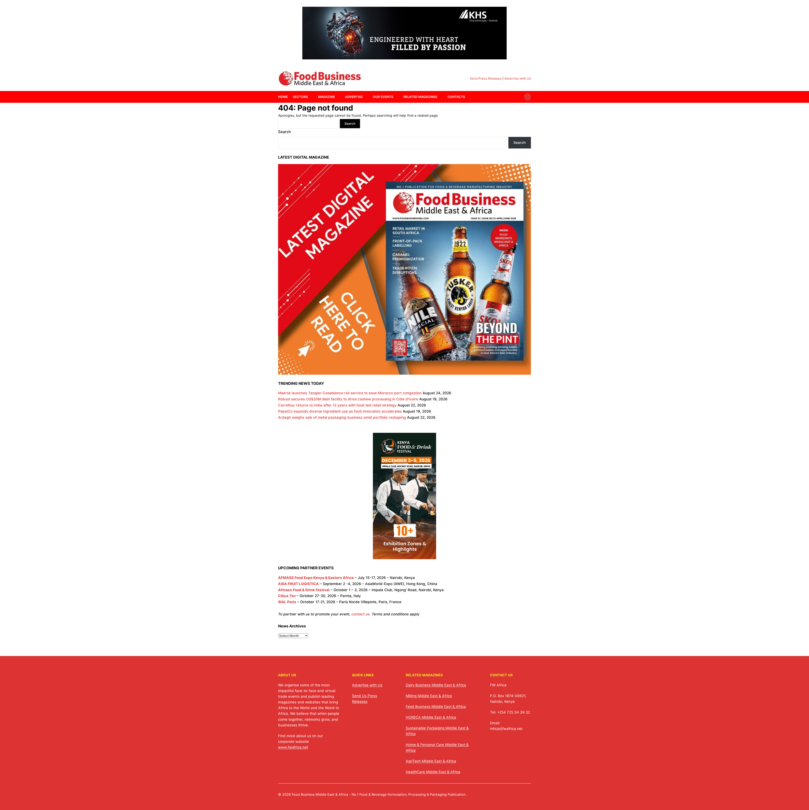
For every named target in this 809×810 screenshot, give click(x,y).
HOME (283, 97)
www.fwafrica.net (293, 747)
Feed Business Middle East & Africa (436, 706)
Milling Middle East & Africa (429, 696)
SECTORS (300, 97)
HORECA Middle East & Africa (431, 717)
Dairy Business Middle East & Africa (436, 685)
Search (284, 132)
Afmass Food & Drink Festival (303, 590)
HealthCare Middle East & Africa (433, 772)
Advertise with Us (517, 78)
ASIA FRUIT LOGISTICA (298, 584)
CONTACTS (456, 97)
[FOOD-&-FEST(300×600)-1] (404, 556)
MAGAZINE (326, 97)
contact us (360, 614)
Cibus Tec (287, 596)
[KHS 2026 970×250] (404, 57)
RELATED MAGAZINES (420, 97)
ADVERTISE (354, 97)
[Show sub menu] (310, 96)
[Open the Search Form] (527, 97)
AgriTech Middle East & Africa (431, 761)
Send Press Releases (486, 78)
